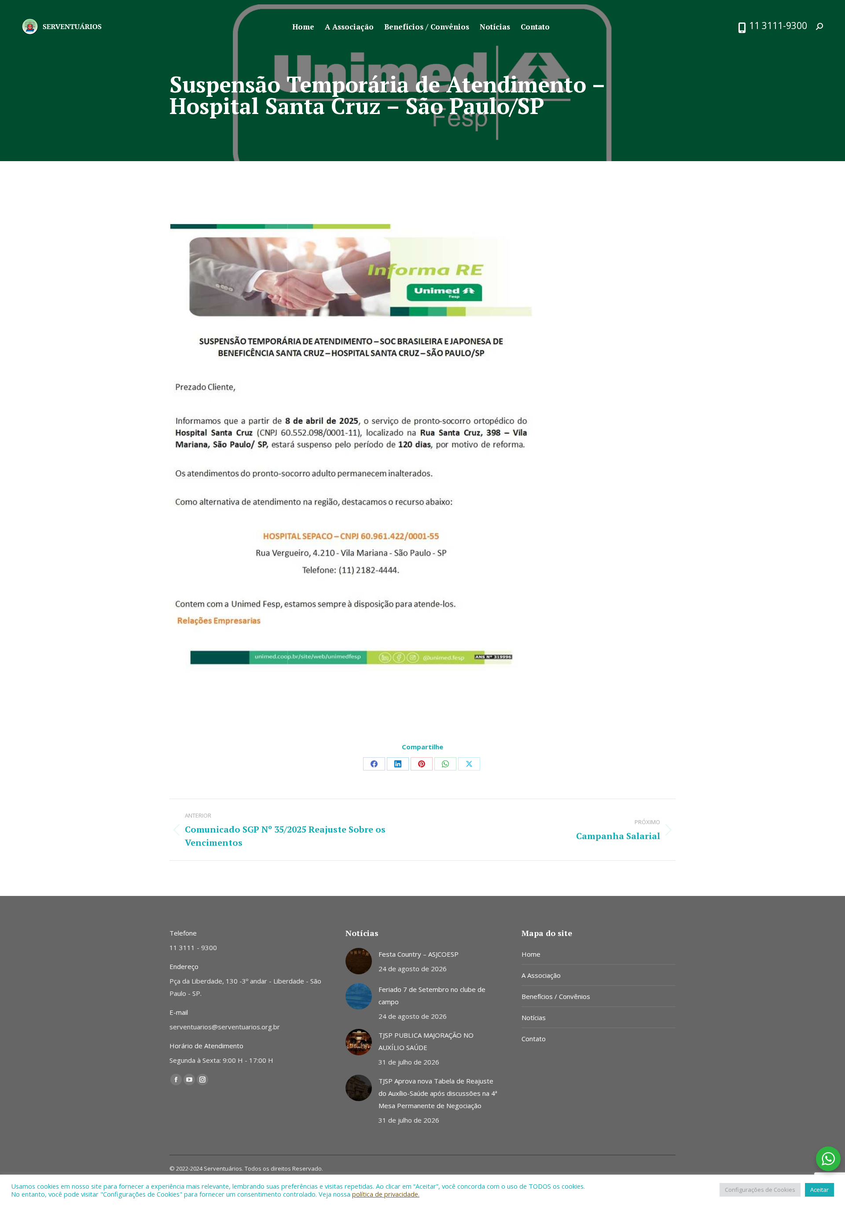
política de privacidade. (385, 1194)
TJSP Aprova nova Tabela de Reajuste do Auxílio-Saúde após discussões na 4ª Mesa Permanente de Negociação (437, 1093)
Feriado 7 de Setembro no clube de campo (431, 995)
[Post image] (358, 961)
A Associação (541, 975)
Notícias (534, 1017)
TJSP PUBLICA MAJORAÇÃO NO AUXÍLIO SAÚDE (426, 1041)
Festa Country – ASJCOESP (418, 954)
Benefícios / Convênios (556, 996)
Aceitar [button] (819, 1190)
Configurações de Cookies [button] (760, 1190)
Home (531, 954)
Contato (534, 1038)
